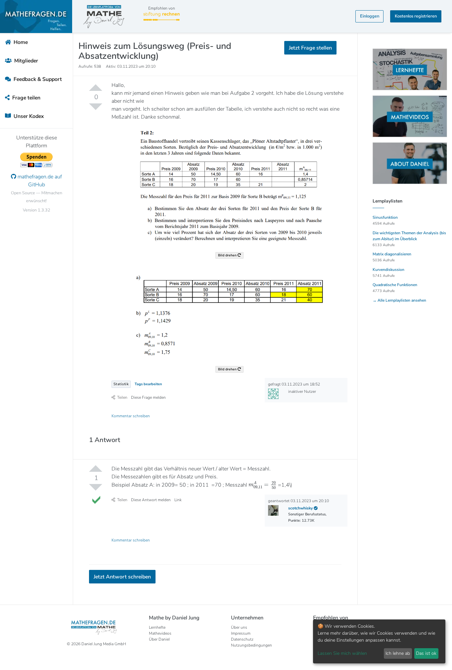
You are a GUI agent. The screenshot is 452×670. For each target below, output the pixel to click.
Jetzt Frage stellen (226, 90)
